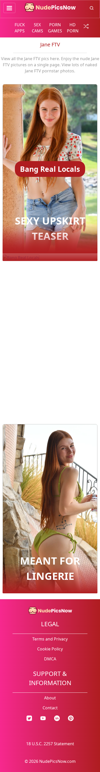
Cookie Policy (50, 649)
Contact (50, 708)
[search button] (91, 7)
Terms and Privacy (50, 639)
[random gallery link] (85, 26)
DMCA (50, 659)
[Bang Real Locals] (50, 218)
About (50, 698)
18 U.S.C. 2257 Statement (50, 744)
